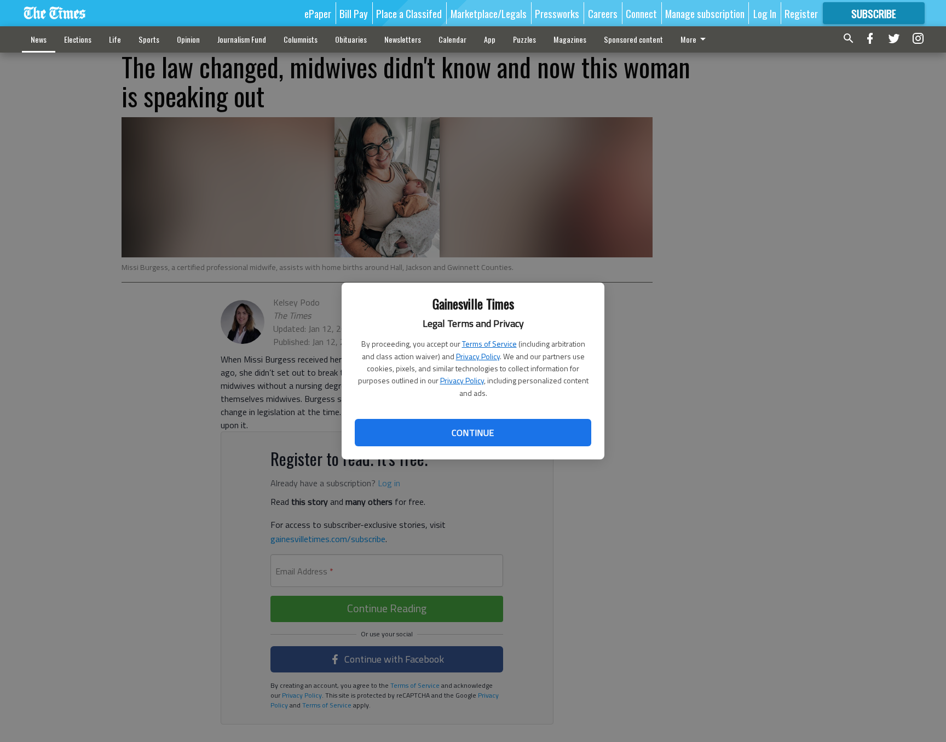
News (39, 39)
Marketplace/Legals (489, 13)
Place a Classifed (409, 13)
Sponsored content (633, 39)
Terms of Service (489, 343)
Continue (473, 432)
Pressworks (557, 13)
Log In (764, 13)
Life (115, 39)
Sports (149, 39)
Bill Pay (353, 13)
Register (801, 13)
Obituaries (351, 39)
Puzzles (524, 39)
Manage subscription (705, 13)
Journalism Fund (241, 39)
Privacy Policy (478, 356)
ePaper (317, 13)
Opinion (188, 39)
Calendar (452, 39)
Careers (603, 13)
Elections (77, 39)
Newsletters (402, 39)
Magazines (569, 39)
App (489, 39)
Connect (641, 13)
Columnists (301, 39)
